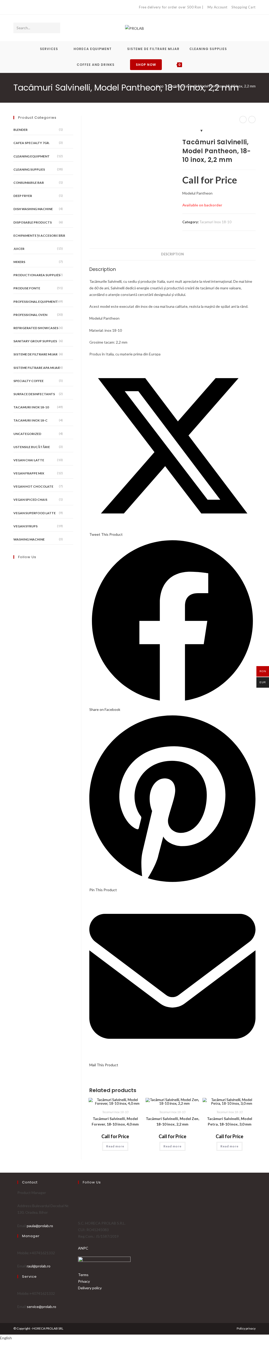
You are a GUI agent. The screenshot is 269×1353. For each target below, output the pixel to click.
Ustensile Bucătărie (31, 447)
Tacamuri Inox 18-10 (215, 222)
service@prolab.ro (41, 1306)
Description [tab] (172, 254)
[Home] (149, 86)
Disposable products (32, 222)
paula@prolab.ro (40, 1225)
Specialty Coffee (28, 381)
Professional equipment (35, 302)
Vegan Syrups (25, 526)
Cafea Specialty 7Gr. (31, 143)
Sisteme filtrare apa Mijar (36, 368)
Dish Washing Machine (33, 209)
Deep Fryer (22, 196)
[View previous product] (243, 119)
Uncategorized (27, 434)
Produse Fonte (26, 288)
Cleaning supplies (29, 169)
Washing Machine (29, 539)
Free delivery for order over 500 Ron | (171, 7)
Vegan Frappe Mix (28, 473)
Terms (83, 1274)
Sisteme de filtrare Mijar (35, 354)
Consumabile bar (28, 183)
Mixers (19, 262)
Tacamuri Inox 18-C (30, 420)
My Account (217, 7)
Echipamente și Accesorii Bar (39, 235)
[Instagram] (21, 7)
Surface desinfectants (34, 394)
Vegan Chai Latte (28, 460)
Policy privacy (246, 1328)
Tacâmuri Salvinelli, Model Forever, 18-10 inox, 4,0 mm (115, 1121)
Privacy (84, 1281)
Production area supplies (36, 275)
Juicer (18, 249)
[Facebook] (15, 7)
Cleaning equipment (31, 156)
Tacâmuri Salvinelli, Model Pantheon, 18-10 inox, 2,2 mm (212, 86)
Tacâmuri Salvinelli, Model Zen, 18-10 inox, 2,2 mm (172, 1121)
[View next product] (252, 119)
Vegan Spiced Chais (30, 500)
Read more (115, 1146)
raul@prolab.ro (38, 1266)
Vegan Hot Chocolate (33, 486)
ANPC (83, 1248)
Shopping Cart (243, 7)
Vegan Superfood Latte (34, 513)
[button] (134, 1338)
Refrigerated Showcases (35, 328)
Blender (20, 130)
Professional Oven (30, 315)
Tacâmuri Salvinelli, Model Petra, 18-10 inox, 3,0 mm (229, 1121)
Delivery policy (90, 1288)
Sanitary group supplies (35, 341)
